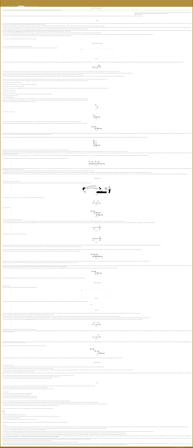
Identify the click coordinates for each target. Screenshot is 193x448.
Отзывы (30, 6)
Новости (2, 6)
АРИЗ (16, 6)
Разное (26, 6)
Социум (12, 6)
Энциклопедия (7, 6)
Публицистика (35, 6)
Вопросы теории (21, 6)
